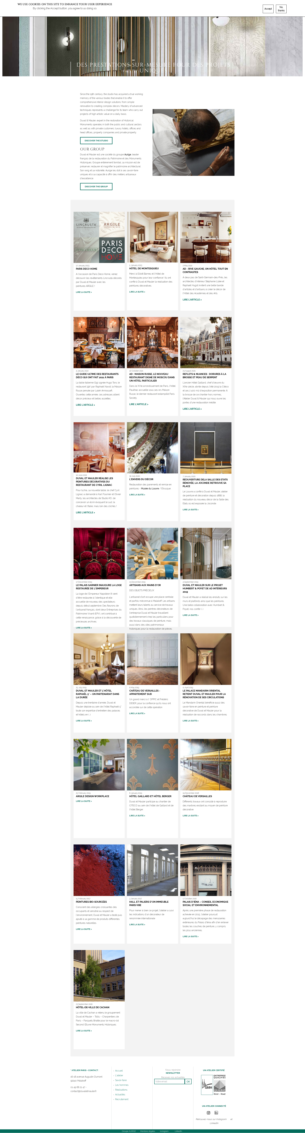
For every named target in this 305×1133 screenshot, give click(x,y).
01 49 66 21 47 (78, 1087)
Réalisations (121, 1089)
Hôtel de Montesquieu (144, 268)
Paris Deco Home (86, 268)
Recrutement (121, 1099)
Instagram (221, 1119)
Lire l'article (191, 299)
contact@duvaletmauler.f (83, 1091)
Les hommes (122, 1085)
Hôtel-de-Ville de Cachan (92, 1007)
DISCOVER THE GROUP (96, 186)
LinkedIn (214, 1123)
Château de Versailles (197, 796)
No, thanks (281, 9)
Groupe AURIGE (129, 1131)
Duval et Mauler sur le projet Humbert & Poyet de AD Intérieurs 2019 (205, 588)
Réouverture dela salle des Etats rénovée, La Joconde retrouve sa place (205, 483)
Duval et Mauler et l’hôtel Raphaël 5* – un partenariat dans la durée (97, 694)
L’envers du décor (141, 479)
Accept (268, 9)
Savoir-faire (121, 1080)
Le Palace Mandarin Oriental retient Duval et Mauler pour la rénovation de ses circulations (204, 694)
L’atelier (119, 1075)
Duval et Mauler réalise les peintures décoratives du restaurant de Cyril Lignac (94, 481)
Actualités (120, 1094)
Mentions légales (147, 1131)
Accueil (119, 1070)
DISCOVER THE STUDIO (96, 140)
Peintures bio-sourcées (91, 901)
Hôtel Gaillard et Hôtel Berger (150, 796)
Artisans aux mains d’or (145, 585)
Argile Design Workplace (92, 796)
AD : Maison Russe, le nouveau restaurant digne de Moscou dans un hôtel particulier (152, 377)
